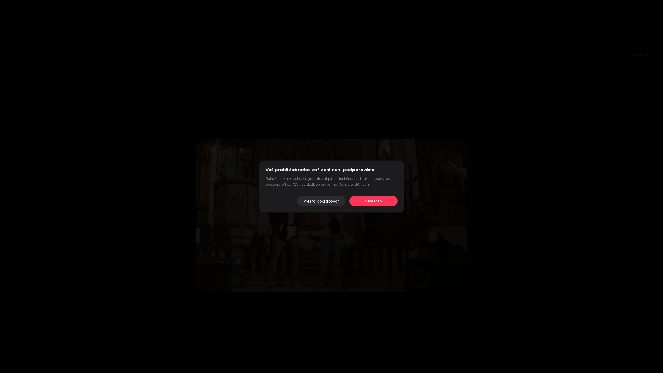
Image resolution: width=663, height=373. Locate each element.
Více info (373, 201)
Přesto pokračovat (321, 201)
